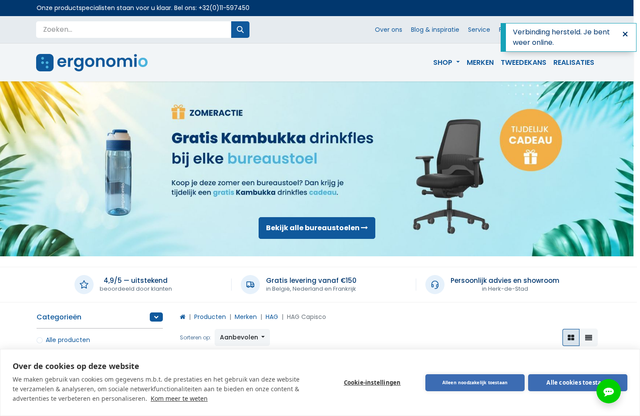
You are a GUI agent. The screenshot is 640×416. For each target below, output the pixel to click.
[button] (242, 337)
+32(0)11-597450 (224, 7)
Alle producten (68, 339)
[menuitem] (446, 62)
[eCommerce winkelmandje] (574, 30)
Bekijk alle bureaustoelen (313, 228)
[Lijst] (588, 337)
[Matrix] (571, 337)
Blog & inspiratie (435, 29)
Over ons (388, 29)
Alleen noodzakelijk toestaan (475, 382)
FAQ (505, 29)
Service (479, 29)
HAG (272, 316)
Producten (210, 316)
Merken (246, 316)
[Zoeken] (240, 29)
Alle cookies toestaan (577, 382)
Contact (533, 29)
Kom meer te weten (179, 398)
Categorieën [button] (59, 317)
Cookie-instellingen (372, 382)
